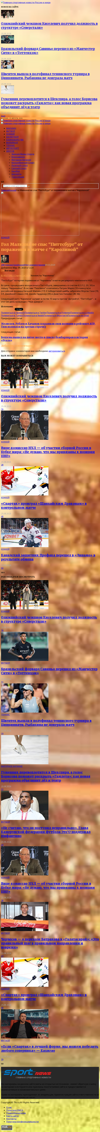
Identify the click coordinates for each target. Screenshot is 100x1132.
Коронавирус (18, 156)
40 (2, 516)
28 (2, 464)
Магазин (11, 128)
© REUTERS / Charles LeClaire (16, 275)
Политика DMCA (14, 1110)
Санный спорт (19, 168)
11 (2, 682)
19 (2, 733)
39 (2, 1059)
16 (2, 409)
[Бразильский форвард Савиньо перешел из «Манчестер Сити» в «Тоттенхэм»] (7, 42)
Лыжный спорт (19, 165)
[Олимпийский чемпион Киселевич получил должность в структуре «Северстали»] (7, 17)
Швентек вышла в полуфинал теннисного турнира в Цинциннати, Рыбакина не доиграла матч (45, 76)
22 (2, 789)
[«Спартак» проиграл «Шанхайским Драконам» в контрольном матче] (24, 494)
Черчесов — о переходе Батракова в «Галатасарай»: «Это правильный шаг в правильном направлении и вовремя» (50, 943)
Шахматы (16, 174)
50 (2, 568)
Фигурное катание (21, 159)
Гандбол (15, 171)
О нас (9, 1107)
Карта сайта (12, 1115)
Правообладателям (16, 1113)
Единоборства (14, 139)
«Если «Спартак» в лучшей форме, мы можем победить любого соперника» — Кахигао (49, 1049)
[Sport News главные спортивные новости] (27, 1078)
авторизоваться (57, 351)
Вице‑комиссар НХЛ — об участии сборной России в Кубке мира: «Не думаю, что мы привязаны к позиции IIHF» (48, 452)
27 (2, 956)
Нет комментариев (35, 264)
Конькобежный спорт (23, 162)
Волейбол (12, 142)
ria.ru (16, 306)
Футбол (10, 131)
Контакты (11, 1118)
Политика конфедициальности (22, 1121)
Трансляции (17, 176)
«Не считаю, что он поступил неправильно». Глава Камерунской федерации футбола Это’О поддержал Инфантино (45, 832)
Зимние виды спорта (22, 154)
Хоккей (10, 134)
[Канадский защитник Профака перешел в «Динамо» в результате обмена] (24, 546)
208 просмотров (9, 264)
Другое (10, 151)
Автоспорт (12, 148)
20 (2, 844)
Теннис (10, 145)
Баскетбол (12, 136)
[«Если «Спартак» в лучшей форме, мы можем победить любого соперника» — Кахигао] (24, 1037)
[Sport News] (25, 2)
